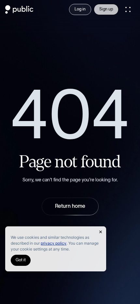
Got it (21, 260)
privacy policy (53, 243)
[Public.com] (19, 11)
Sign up (106, 9)
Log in (80, 9)
